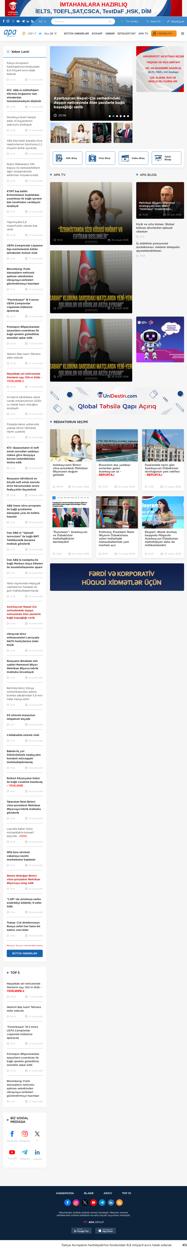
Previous (55, 83)
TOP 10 (126, 1193)
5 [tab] (124, 116)
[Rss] (32, 21)
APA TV (143, 33)
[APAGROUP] (93, 1222)
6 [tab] (128, 116)
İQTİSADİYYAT (126, 33)
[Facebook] (4, 21)
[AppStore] (105, 1231)
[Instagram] (8, 21)
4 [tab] (121, 116)
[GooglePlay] (81, 1231)
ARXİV (108, 1193)
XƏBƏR (110, 33)
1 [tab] (110, 116)
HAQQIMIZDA (65, 1193)
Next (127, 83)
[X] (13, 21)
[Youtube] (18, 21)
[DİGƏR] (181, 33)
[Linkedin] (28, 21)
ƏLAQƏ (89, 1193)
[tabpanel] (91, 83)
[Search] (110, 21)
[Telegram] (23, 21)
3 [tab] (117, 116)
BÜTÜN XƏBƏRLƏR (76, 33)
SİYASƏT (97, 33)
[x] (85, 1203)
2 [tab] (113, 116)
